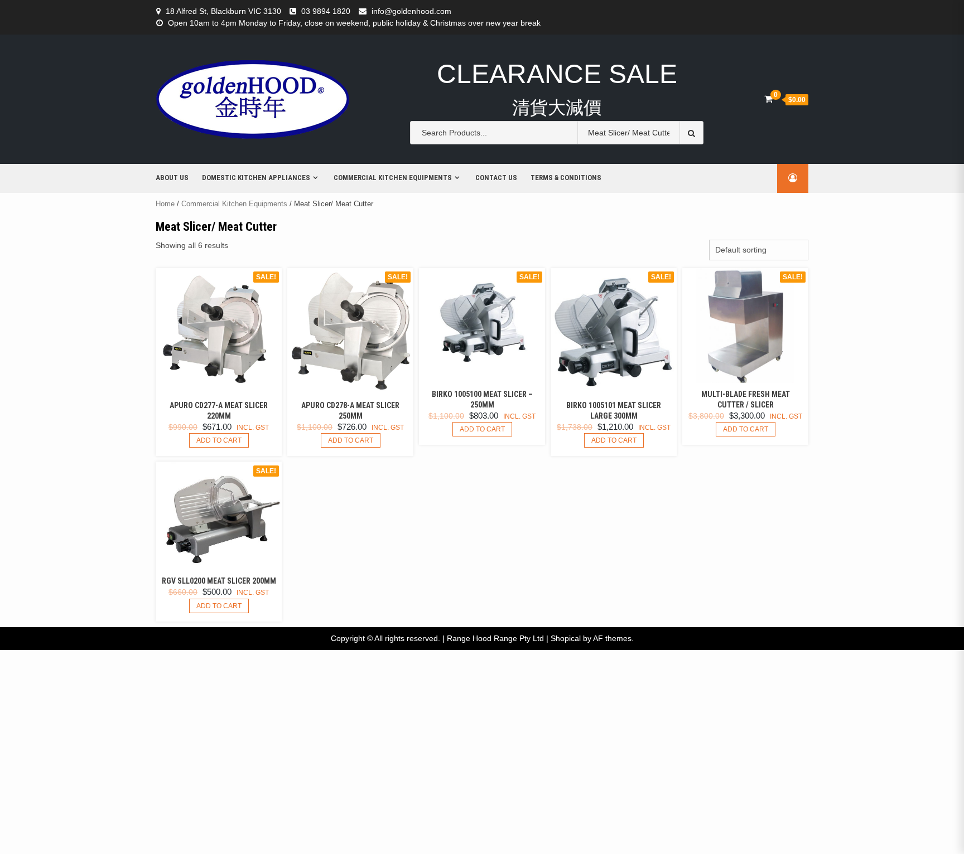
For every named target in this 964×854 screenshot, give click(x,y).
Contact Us (496, 177)
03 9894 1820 (325, 11)
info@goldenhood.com (411, 11)
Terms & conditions (566, 177)
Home (165, 204)
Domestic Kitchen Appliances (256, 177)
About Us (172, 177)
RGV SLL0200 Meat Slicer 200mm (219, 580)
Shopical (566, 638)
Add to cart (219, 440)
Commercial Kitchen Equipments (393, 177)
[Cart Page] (768, 99)
